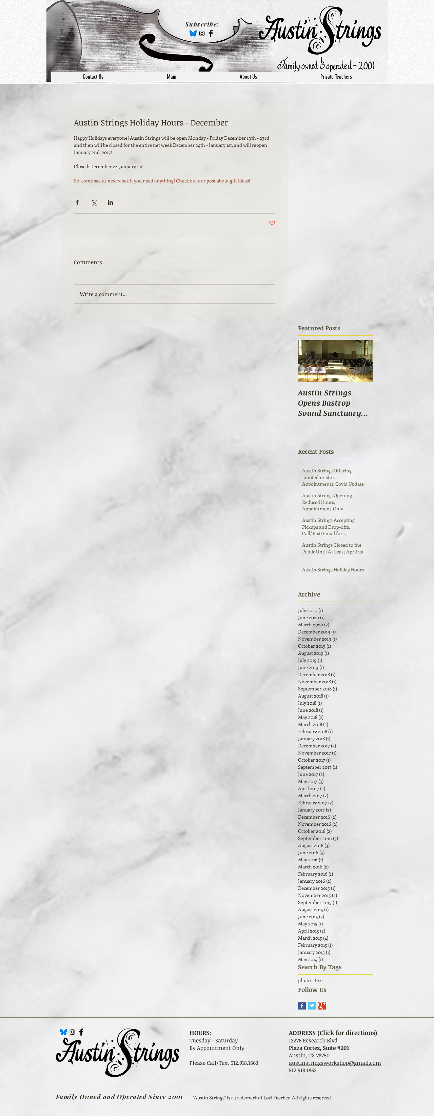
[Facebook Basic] (210, 33)
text (319, 980)
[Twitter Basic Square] (312, 1006)
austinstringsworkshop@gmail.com (335, 1062)
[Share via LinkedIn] (110, 202)
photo (304, 980)
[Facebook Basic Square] (302, 1006)
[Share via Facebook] (77, 202)
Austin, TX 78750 (309, 1055)
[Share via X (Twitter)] (94, 202)
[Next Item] (362, 361)
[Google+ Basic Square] (322, 1006)
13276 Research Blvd (313, 1040)
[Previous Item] (309, 361)
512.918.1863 (303, 1070)
